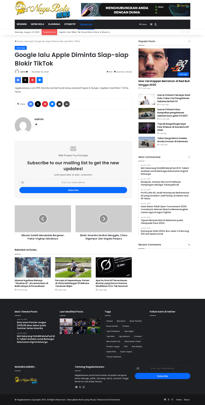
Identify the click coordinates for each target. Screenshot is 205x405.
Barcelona (121, 321)
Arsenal (109, 321)
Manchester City (113, 341)
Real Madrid (137, 346)
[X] (25, 80)
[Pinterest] (32, 80)
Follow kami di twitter (162, 311)
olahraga (54, 24)
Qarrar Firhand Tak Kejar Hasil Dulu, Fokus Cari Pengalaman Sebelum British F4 (173, 98)
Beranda (22, 24)
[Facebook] (18, 80)
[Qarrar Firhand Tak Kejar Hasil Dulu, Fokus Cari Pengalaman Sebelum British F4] (147, 99)
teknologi (86, 24)
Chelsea (125, 326)
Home (20, 41)
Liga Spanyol (124, 336)
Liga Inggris (129, 331)
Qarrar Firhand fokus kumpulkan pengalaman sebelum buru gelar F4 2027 (172, 112)
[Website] (36, 124)
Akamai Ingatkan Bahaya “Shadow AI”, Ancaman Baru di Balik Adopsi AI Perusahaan (31, 283)
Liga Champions (113, 331)
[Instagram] (84, 387)
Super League (126, 351)
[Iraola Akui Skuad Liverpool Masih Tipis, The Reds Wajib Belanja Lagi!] (66, 322)
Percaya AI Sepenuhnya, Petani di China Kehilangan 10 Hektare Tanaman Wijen (72, 283)
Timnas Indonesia (113, 357)
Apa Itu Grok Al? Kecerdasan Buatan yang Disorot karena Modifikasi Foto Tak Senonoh (112, 283)
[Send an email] (27, 72)
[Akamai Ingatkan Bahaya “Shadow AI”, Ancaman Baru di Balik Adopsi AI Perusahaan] (33, 267)
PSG (126, 346)
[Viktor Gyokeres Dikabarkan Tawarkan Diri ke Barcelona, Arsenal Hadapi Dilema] (93, 322)
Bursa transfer (112, 326)
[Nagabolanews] (42, 9)
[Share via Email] (59, 104)
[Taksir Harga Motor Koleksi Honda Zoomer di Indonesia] (147, 142)
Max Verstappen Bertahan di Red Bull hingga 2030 (164, 83)
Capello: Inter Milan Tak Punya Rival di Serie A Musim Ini (85, 32)
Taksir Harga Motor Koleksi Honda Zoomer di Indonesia (172, 140)
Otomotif (70, 24)
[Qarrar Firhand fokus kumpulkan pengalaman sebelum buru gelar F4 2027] (147, 113)
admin (23, 72)
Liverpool (138, 336)
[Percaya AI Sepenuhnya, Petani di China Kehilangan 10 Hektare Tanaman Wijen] (73, 267)
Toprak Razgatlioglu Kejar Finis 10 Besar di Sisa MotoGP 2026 (173, 127)
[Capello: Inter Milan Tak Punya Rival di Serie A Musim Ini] (80, 322)
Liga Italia (110, 336)
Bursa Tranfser (136, 321)
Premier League (113, 346)
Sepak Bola (111, 351)
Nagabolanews (24, 399)
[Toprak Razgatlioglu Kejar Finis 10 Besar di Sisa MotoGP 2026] (147, 128)
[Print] (67, 104)
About (187, 399)
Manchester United (133, 341)
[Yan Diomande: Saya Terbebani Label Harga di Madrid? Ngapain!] (66, 330)
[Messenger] (40, 80)
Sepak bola (37, 24)
